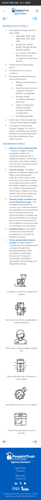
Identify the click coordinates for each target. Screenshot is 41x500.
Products (21, 471)
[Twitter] (20, 483)
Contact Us (21, 478)
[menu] (37, 11)
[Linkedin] (16, 483)
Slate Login (20, 475)
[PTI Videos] (25, 483)
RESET (28, 3)
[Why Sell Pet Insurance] (5, 19)
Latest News (20, 468)
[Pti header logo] (20, 11)
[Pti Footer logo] (20, 457)
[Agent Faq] (35, 19)
